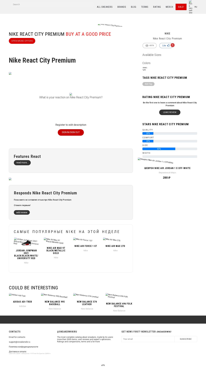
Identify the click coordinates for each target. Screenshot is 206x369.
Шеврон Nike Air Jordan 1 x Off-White (167, 168)
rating (157, 7)
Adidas (22, 306)
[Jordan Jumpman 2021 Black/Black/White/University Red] (26, 242)
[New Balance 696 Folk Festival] (119, 297)
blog (133, 7)
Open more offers (22, 41)
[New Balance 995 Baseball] (54, 296)
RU (196, 7)
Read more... (22, 162)
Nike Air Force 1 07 (86, 246)
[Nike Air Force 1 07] (85, 240)
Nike (26, 263)
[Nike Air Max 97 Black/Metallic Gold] (56, 241)
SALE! (181, 7)
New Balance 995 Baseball (55, 303)
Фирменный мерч (167, 172)
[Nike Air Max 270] (115, 240)
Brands (121, 7)
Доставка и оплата (17, 351)
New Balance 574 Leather (87, 303)
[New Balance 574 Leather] (87, 296)
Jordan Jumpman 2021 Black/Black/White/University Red (26, 254)
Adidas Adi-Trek (22, 301)
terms (144, 7)
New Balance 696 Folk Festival (119, 305)
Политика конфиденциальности (23, 347)
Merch (169, 7)
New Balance (55, 309)
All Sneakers (105, 7)
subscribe (186, 339)
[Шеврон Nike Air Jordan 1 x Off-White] (167, 162)
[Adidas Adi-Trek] (22, 296)
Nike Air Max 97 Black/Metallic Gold (56, 250)
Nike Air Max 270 (115, 246)
